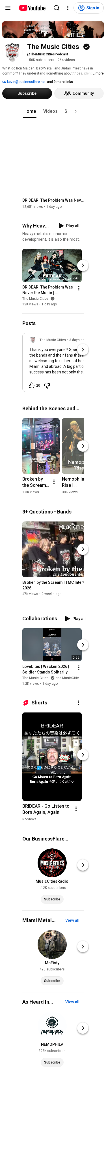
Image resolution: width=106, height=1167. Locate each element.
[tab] (29, 111)
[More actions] (79, 288)
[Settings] (67, 7)
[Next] (82, 265)
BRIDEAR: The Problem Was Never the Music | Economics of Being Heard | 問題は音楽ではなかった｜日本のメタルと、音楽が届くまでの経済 (53, 200)
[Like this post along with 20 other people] (31, 385)
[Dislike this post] (46, 385)
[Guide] (8, 7)
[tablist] (53, 111)
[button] (75, 111)
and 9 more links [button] (60, 82)
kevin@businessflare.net (26, 82)
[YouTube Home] (32, 8)
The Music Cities (35, 299)
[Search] (56, 7)
